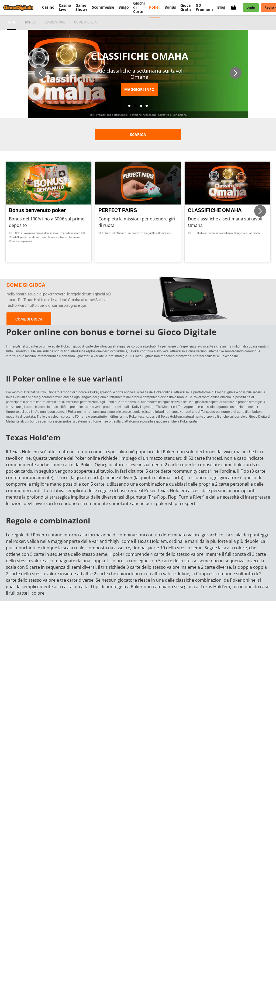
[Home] (21, 7)
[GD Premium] (235, 7)
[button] (40, 73)
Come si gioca (28, 318)
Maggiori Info (139, 89)
